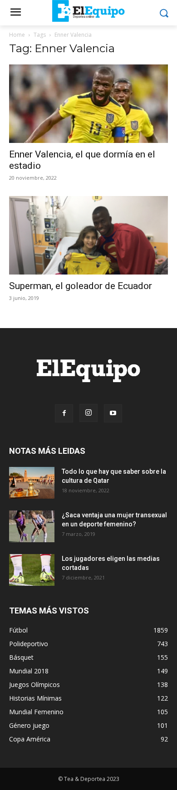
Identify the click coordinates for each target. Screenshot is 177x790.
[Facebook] (64, 413)
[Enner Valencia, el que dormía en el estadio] (88, 103)
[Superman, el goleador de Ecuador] (88, 235)
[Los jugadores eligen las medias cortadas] (31, 570)
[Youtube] (113, 413)
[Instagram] (88, 413)
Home (17, 35)
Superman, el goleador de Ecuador (80, 285)
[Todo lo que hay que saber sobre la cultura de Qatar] (31, 483)
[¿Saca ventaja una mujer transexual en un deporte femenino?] (31, 526)
